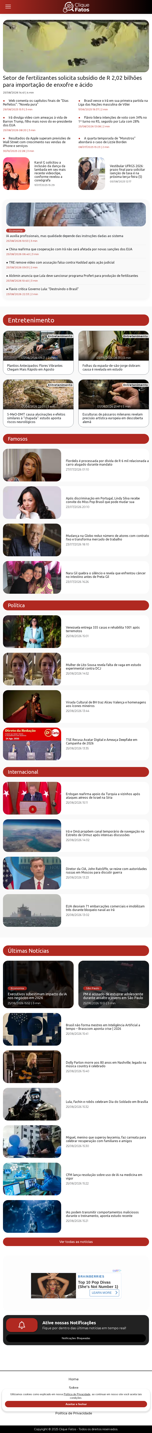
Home (73, 1379)
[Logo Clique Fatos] (76, 7)
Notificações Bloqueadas (76, 1338)
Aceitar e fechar (76, 1404)
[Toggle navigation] (8, 7)
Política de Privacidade (73, 1413)
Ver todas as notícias (76, 1242)
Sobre (73, 1388)
